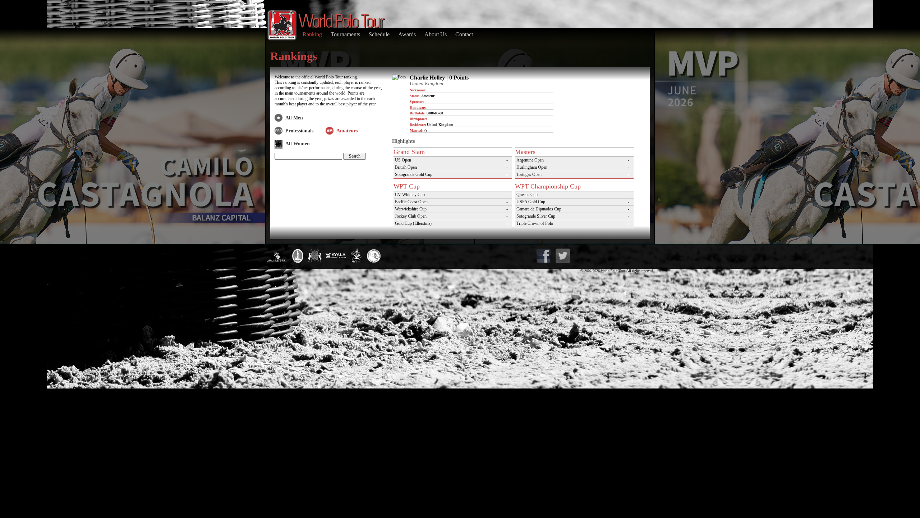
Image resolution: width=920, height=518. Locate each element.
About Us (435, 34)
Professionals (299, 130)
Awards (407, 34)
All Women (297, 143)
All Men (294, 118)
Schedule (379, 34)
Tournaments (345, 34)
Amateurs (347, 130)
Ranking (312, 34)
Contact (464, 34)
